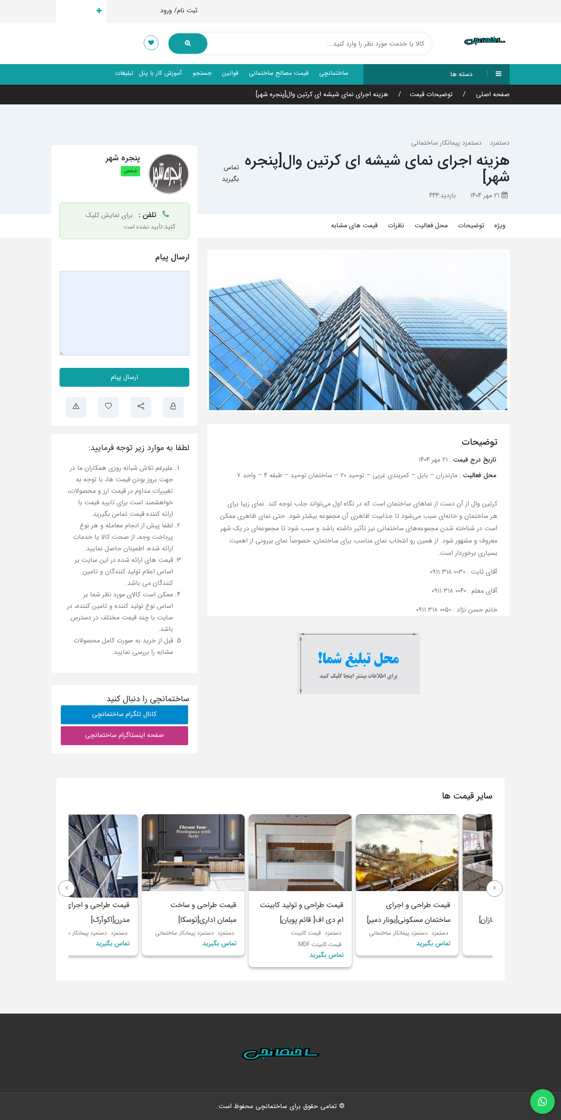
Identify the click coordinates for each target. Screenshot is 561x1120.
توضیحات (471, 225)
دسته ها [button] (461, 74)
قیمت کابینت (340, 933)
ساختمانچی (333, 73)
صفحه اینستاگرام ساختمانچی (124, 735)
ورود (166, 10)
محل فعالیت (431, 225)
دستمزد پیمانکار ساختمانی (446, 143)
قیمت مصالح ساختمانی (278, 73)
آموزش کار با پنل (160, 73)
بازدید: (442, 195)
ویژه (500, 225)
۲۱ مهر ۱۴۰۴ (485, 195)
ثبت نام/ (186, 10)
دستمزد (500, 143)
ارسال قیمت (76, 11)
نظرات (396, 225)
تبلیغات (124, 73)
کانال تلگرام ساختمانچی (124, 714)
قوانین (230, 73)
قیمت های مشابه (354, 225)
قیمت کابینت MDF (353, 944)
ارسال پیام (124, 377)
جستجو (202, 73)
